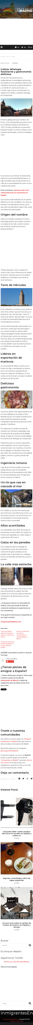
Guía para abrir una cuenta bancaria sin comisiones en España (15, 192)
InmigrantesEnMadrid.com (11, 622)
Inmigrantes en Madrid (9, 680)
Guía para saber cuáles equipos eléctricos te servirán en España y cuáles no (16, 834)
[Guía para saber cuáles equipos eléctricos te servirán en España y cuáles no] (17, 811)
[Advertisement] (16, 31)
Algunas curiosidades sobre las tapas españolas (16, 879)
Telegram (27, 739)
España (15, 63)
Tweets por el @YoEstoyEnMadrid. (16, 962)
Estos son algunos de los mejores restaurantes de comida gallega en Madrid (22, 635)
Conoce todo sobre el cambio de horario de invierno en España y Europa (16, 925)
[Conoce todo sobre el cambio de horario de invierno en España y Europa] (17, 903)
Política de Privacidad (16, 1021)
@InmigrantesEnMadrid (9, 751)
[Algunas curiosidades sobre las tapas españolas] (17, 858)
